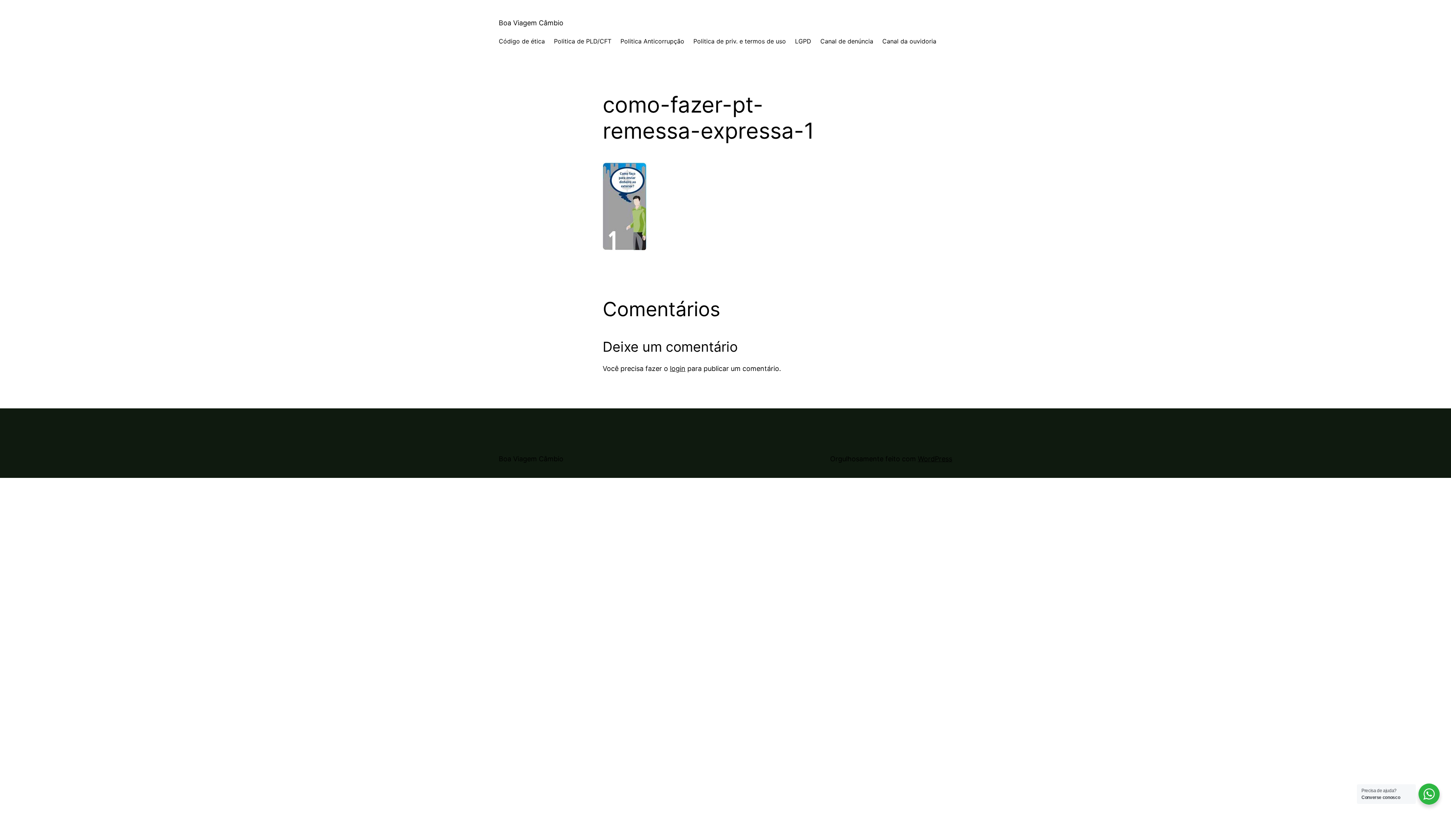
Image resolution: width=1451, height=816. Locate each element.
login (677, 368)
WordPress (935, 459)
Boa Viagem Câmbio (531, 23)
